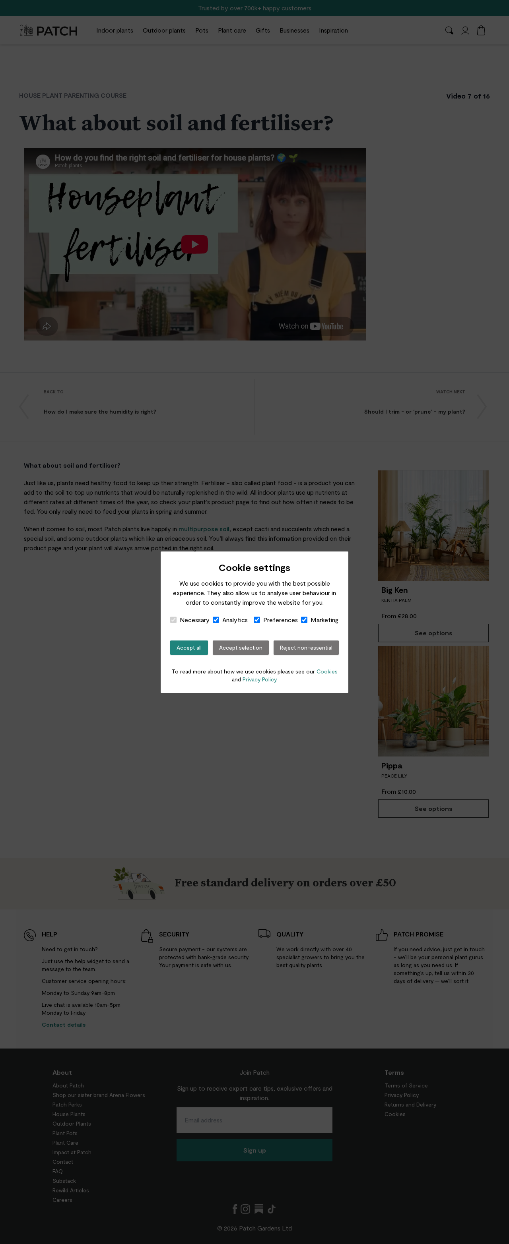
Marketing (324, 619)
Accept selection (240, 647)
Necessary (195, 619)
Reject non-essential (306, 647)
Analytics (235, 619)
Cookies (327, 671)
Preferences (280, 619)
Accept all (189, 647)
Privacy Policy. (260, 679)
